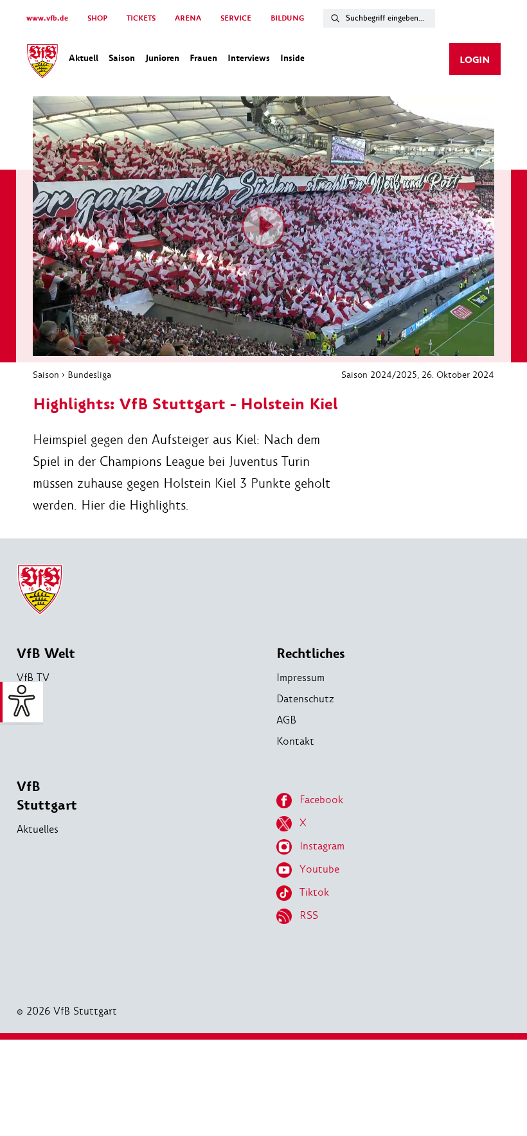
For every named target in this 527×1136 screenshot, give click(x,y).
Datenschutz (305, 699)
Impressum (300, 677)
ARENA (188, 18)
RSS (308, 915)
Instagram (321, 846)
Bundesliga (89, 374)
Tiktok (314, 892)
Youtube (319, 869)
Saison (46, 374)
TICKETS (141, 18)
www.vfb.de (47, 18)
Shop (28, 699)
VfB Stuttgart (47, 796)
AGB (286, 720)
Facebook (321, 799)
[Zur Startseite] (42, 63)
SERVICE (235, 18)
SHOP (97, 18)
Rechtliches (310, 653)
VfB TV (33, 677)
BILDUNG (287, 18)
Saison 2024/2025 (379, 374)
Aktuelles (37, 829)
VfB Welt (46, 653)
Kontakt (295, 741)
